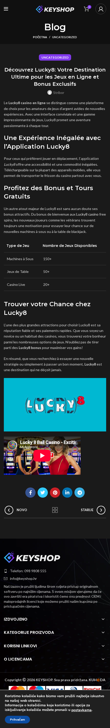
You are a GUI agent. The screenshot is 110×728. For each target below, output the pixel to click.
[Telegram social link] (79, 492)
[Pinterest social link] (55, 492)
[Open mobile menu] (6, 9)
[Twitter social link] (43, 492)
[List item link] (55, 571)
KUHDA (97, 680)
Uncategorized (64, 37)
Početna (40, 37)
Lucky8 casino (87, 214)
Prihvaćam (17, 720)
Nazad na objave (55, 510)
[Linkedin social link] (67, 492)
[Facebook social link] (30, 492)
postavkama (81, 710)
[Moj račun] (101, 9)
